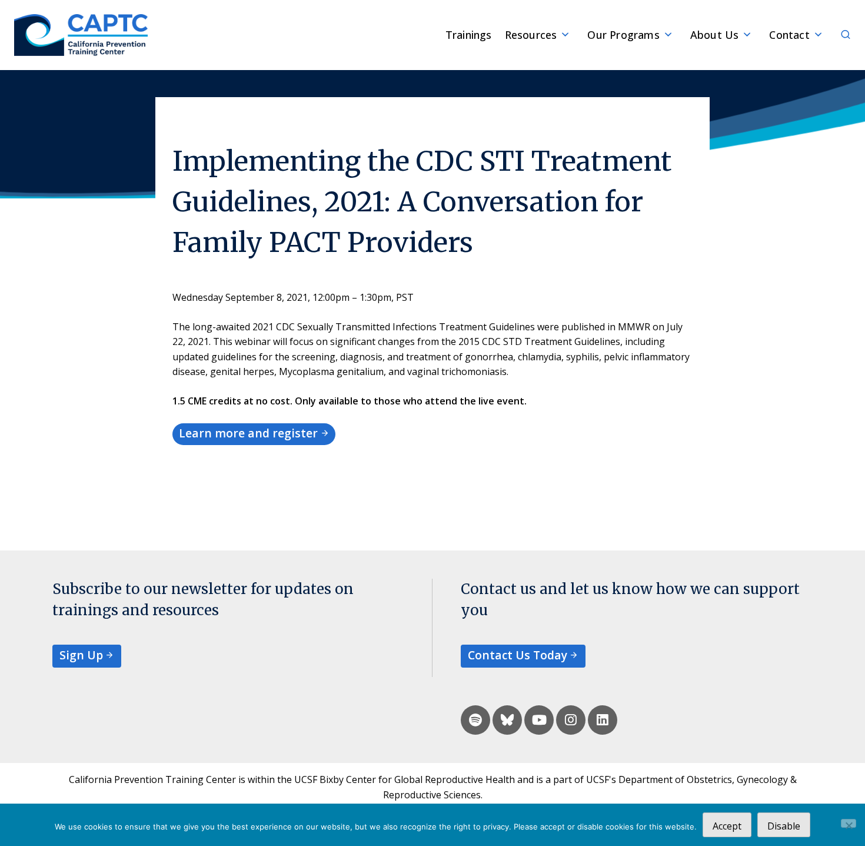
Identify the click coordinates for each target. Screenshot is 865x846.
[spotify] (475, 720)
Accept (727, 826)
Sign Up (81, 655)
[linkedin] (602, 720)
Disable (783, 826)
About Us (714, 35)
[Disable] (848, 823)
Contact (789, 35)
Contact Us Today (517, 655)
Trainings (468, 35)
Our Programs (623, 35)
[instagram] (570, 720)
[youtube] (539, 720)
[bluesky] (507, 720)
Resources (531, 35)
